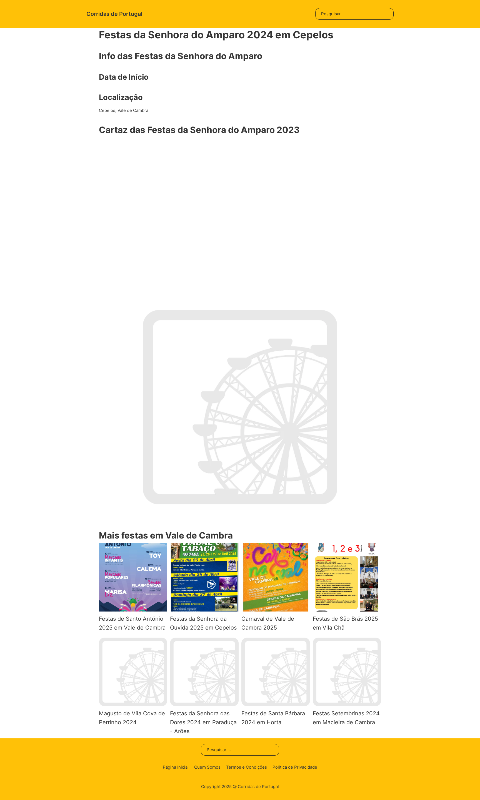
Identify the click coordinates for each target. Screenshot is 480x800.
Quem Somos (207, 767)
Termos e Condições (246, 767)
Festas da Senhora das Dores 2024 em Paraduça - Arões (203, 722)
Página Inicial (176, 767)
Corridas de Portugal (114, 14)
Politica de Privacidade (294, 767)
